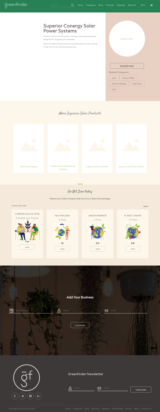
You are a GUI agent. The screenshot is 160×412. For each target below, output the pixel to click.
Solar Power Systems (29, 166)
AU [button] (142, 5)
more (145, 206)
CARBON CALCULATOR (27, 213)
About (137, 408)
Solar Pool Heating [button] (119, 83)
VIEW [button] (27, 247)
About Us (132, 5)
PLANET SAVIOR (132, 215)
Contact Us (146, 408)
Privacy (128, 408)
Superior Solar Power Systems (131, 166)
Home (80, 5)
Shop (100, 5)
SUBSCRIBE (141, 390)
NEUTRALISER (62, 215)
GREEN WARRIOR (97, 215)
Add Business (118, 408)
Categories (91, 5)
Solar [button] (114, 78)
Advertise (121, 5)
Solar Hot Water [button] (128, 78)
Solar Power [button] (137, 83)
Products (110, 5)
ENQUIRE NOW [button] (127, 66)
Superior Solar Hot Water (97, 166)
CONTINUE (80, 325)
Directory (95, 408)
